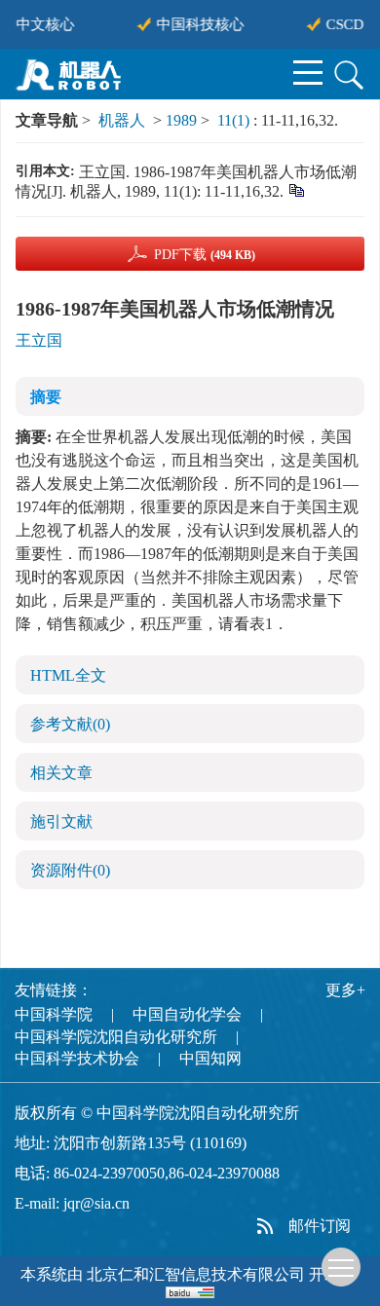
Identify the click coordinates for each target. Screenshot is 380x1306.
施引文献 (61, 821)
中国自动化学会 (187, 1014)
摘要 (45, 397)
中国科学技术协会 (77, 1058)
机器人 (121, 120)
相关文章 (61, 773)
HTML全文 (68, 675)
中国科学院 (54, 1014)
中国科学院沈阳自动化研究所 (116, 1036)
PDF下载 (204, 254)
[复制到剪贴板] (296, 189)
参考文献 (70, 724)
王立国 (39, 340)
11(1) (235, 120)
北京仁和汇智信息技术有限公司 (196, 1274)
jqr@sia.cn (96, 1203)
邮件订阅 (319, 1225)
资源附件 (70, 870)
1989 (181, 120)
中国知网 (210, 1058)
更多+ (345, 990)
